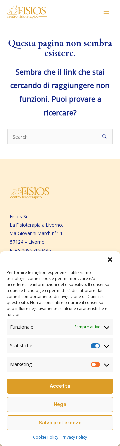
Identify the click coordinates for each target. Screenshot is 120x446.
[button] (110, 259)
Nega (60, 404)
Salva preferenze (60, 423)
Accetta (60, 386)
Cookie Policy (45, 437)
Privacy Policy (74, 437)
